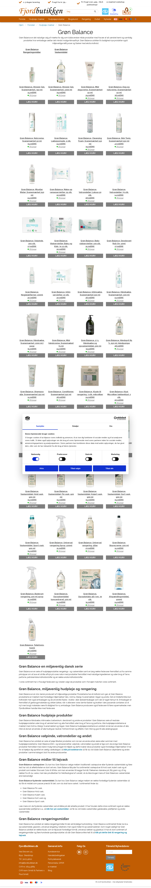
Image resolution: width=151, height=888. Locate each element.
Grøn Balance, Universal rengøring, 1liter (90, 547)
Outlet (97, 19)
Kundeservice (54, 852)
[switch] (62, 459)
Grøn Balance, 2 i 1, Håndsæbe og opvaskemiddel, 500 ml (90, 346)
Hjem (21, 25)
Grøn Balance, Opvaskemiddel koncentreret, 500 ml (61, 599)
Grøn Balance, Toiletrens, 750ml (32, 649)
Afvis (42, 468)
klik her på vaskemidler (57, 809)
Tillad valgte (75, 468)
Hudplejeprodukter (56, 19)
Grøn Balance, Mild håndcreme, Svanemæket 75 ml (61, 346)
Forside (22, 19)
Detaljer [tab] (75, 426)
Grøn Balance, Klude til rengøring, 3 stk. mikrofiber (90, 396)
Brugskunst (73, 19)
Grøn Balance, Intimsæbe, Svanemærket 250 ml (90, 296)
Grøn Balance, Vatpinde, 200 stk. (32, 245)
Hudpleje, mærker (36, 19)
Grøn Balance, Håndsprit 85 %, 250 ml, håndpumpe (119, 344)
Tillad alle (109, 468)
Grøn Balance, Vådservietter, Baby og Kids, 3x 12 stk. (61, 246)
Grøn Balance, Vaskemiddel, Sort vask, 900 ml (119, 497)
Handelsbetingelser (56, 855)
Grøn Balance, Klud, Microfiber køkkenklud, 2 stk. (119, 397)
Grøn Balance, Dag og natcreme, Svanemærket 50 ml (119, 92)
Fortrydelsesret (54, 859)
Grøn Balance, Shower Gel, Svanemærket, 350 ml (32, 91)
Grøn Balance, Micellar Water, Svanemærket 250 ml (32, 195)
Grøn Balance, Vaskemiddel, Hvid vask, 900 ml (32, 497)
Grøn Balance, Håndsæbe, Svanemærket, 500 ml (119, 296)
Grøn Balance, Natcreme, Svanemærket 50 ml (32, 142)
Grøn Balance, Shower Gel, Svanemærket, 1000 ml (61, 91)
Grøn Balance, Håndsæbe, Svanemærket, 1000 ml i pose (31, 346)
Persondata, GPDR (56, 863)
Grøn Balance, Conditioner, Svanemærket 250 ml (61, 396)
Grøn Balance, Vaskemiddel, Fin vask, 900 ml (61, 497)
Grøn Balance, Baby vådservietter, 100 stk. (90, 245)
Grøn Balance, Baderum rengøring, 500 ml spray (32, 598)
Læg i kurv (32, 102)
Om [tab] (110, 426)
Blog (50, 870)
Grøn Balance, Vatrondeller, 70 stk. (119, 193)
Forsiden (31, 25)
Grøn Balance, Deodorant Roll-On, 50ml (119, 245)
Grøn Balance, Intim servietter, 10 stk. (61, 296)
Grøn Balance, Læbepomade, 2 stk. (61, 142)
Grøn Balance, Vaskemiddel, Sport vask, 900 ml (32, 548)
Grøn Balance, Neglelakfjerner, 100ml (32, 296)
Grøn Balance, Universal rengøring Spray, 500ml (61, 547)
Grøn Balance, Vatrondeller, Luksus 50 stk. (90, 195)
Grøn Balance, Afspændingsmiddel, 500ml (119, 599)
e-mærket (52, 867)
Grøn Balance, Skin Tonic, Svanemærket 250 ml (119, 142)
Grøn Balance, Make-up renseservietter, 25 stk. (61, 193)
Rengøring (86, 19)
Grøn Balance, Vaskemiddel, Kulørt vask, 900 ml (90, 497)
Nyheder (107, 19)
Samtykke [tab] (40, 426)
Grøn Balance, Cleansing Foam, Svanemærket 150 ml (90, 144)
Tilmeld (110, 857)
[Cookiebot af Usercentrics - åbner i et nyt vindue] (115, 418)
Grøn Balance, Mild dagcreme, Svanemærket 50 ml (90, 92)
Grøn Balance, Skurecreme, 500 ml (119, 547)
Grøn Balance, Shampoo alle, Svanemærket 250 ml (31, 396)
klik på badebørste (73, 750)
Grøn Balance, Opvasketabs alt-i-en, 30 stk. (90, 599)
